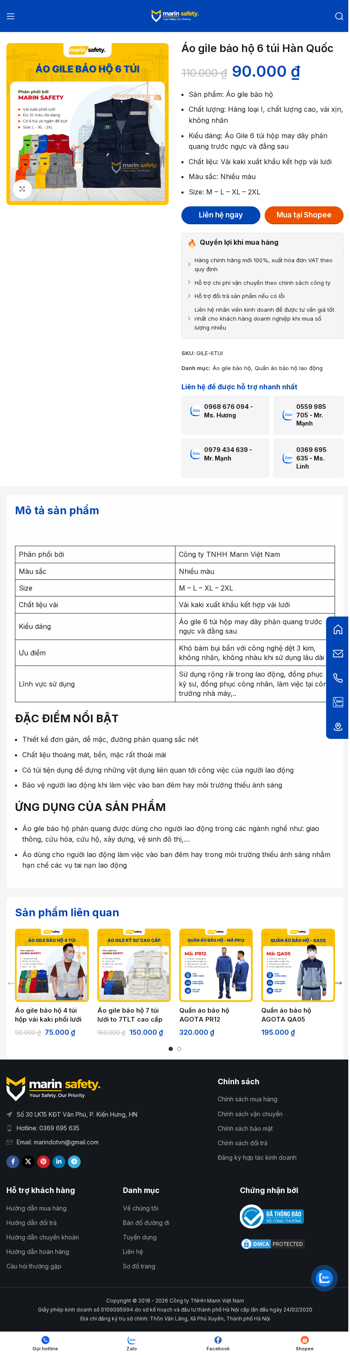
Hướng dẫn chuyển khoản (42, 1237)
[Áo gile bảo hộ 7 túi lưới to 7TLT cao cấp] (134, 965)
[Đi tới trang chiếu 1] (171, 1049)
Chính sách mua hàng (247, 1099)
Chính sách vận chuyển (250, 1114)
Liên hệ (133, 1251)
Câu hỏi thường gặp (33, 1266)
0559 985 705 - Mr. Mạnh (311, 415)
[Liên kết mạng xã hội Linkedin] (58, 1161)
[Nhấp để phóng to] (22, 189)
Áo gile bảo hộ (232, 368)
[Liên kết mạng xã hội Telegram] (74, 1161)
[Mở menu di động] (10, 16)
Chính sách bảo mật (245, 1128)
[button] (11, 983)
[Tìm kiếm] (339, 16)
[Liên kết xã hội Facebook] (12, 1161)
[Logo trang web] (175, 15)
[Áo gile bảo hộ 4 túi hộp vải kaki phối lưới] (51, 965)
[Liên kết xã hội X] (28, 1161)
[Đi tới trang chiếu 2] (179, 1049)
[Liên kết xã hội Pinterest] (43, 1161)
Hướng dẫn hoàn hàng (37, 1251)
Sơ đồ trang (139, 1266)
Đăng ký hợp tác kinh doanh (257, 1157)
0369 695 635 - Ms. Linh (311, 458)
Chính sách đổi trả (243, 1143)
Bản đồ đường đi (146, 1222)
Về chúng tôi (140, 1208)
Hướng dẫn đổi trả (31, 1222)
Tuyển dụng (140, 1237)
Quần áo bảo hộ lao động (289, 368)
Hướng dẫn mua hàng (36, 1208)
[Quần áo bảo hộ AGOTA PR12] (216, 965)
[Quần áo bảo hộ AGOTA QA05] (298, 965)
